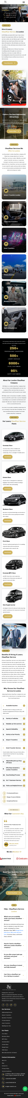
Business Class (6, 1036)
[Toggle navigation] (24, 2)
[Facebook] (3, 1004)
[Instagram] (7, 1004)
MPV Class (4, 1039)
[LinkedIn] (15, 1004)
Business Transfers (7, 1017)
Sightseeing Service (7, 1012)
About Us (4, 1060)
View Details (7, 456)
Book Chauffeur (12, 893)
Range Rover (19, 930)
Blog (3, 1063)
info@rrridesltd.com (11, 17)
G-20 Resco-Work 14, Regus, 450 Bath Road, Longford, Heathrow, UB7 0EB (15, 1074)
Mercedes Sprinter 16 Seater (9, 1052)
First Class (4, 1033)
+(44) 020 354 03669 (11, 13)
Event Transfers (6, 1023)
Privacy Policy (5, 1068)
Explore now (12, 131)
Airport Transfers (6, 1015)
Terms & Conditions (7, 1071)
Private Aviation (6, 1020)
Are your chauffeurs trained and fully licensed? (13, 966)
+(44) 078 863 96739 (11, 15)
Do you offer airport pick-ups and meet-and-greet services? (13, 956)
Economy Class (5, 1041)
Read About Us (8, 63)
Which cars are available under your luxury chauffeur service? (13, 918)
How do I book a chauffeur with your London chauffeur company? (13, 945)
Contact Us (4, 1065)
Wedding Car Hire (6, 1025)
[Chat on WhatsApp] (25, 1089)
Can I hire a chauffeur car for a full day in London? (12, 975)
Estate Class (5, 1044)
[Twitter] (11, 1004)
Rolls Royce (7, 932)
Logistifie (18, 1095)
